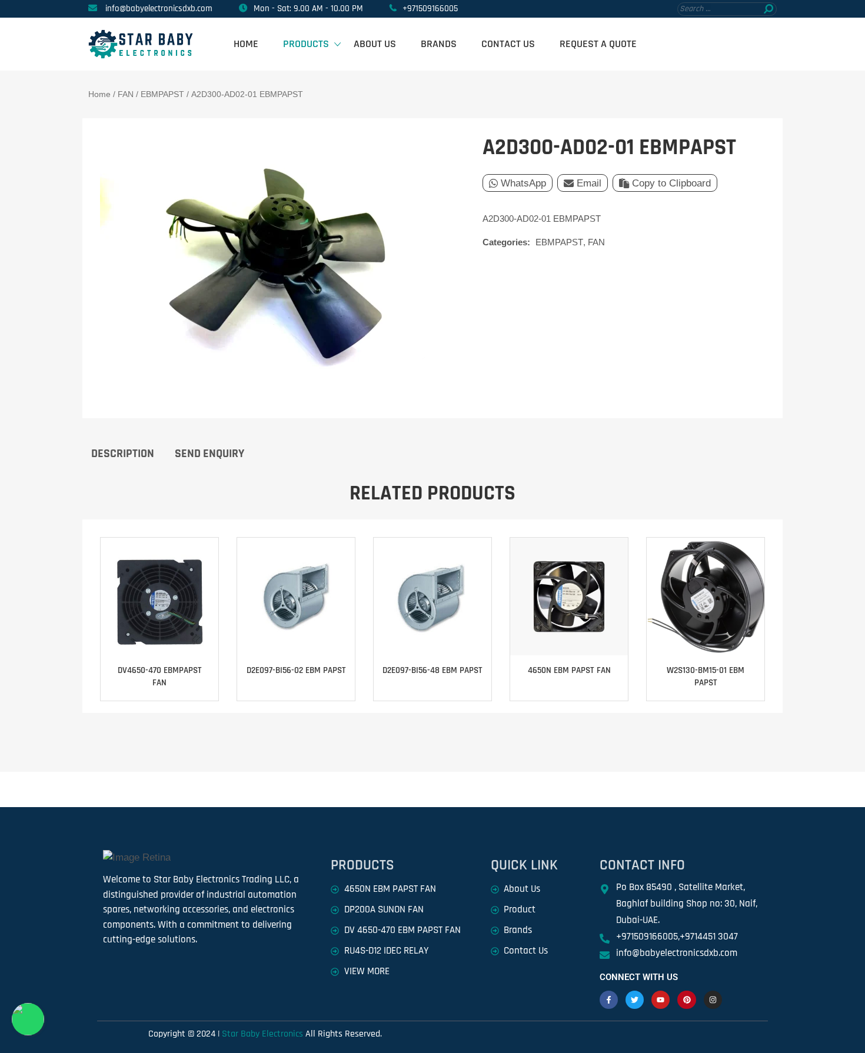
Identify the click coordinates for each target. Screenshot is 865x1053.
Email (589, 183)
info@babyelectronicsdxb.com (158, 8)
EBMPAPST (162, 94)
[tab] (122, 453)
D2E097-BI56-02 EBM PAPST (296, 670)
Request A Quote (598, 44)
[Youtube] (660, 1000)
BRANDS (439, 44)
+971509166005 (430, 8)
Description (122, 453)
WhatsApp (523, 183)
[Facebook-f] (609, 1000)
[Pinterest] (686, 1000)
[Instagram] (713, 1000)
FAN (126, 94)
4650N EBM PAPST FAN (569, 670)
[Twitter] (635, 1000)
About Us (375, 44)
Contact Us (508, 44)
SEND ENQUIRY (209, 453)
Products (306, 44)
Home (246, 44)
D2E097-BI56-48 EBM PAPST (432, 670)
